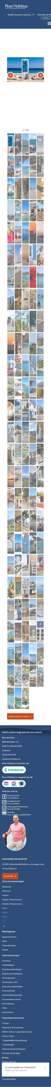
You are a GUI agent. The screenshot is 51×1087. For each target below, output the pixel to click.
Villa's (4, 941)
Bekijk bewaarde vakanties (20, 14)
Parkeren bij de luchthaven (14, 1049)
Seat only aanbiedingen (12, 986)
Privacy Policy (8, 1036)
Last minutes (8, 1012)
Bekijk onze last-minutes (16, 1070)
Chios (4, 908)
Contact (5, 1023)
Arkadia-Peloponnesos (12, 904)
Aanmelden (9, 876)
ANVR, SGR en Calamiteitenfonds (17, 1032)
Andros (5, 895)
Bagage (5, 1057)
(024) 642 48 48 (44, 14)
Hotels (5, 949)
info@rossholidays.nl (11, 759)
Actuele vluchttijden (11, 1053)
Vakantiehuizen (9, 945)
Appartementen (9, 937)
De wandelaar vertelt (11, 999)
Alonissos (6, 891)
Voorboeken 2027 (10, 982)
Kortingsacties (8, 978)
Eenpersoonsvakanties (12, 973)
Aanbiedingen (8, 965)
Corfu (4, 912)
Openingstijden (9, 1079)
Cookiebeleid (8, 1044)
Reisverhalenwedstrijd (12, 995)
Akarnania (6, 886)
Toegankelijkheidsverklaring (14, 1040)
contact (45, 17)
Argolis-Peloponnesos (12, 899)
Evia (4, 921)
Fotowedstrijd (8, 990)
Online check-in (9, 1062)
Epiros (5, 916)
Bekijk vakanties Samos (18, 716)
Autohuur (6, 960)
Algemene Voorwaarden (13, 1027)
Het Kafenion (8, 1003)
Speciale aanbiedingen (12, 969)
